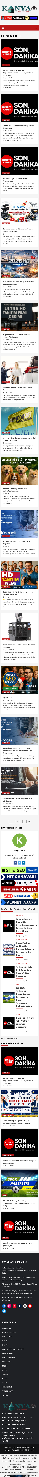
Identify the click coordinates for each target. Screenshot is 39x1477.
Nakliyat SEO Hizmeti (10, 1455)
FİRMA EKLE (6, 65)
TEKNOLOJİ (7, 1387)
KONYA (5, 1345)
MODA (5, 1366)
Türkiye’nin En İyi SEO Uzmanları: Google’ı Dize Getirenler (19, 1285)
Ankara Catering (27, 1455)
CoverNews (17, 1450)
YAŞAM (5, 1395)
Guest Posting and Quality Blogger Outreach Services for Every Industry (25, 949)
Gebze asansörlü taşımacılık (24, 1461)
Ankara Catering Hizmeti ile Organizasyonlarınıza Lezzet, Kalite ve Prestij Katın (18, 72)
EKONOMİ (6, 1328)
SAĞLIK (5, 1374)
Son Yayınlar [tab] (7, 909)
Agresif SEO (7, 697)
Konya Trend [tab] (29, 909)
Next (28, 822)
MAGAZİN (6, 1362)
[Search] (35, 28)
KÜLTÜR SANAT (8, 1357)
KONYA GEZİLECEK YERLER (13, 1349)
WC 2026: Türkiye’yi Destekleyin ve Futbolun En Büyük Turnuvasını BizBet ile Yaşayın (24, 996)
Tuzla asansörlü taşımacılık (19, 1464)
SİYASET (5, 1378)
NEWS (4, 1370)
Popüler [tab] (18, 909)
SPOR (17, 984)
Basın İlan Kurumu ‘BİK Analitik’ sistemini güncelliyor (17, 1298)
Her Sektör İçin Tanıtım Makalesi (15, 178)
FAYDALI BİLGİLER (21, 939)
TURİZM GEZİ (7, 1391)
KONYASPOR (7, 1353)
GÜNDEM (18, 1014)
